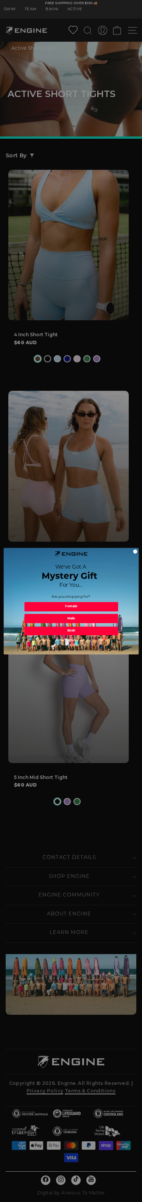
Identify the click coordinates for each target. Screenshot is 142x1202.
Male (71, 618)
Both (71, 630)
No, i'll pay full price (71, 645)
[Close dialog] (135, 551)
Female (71, 606)
